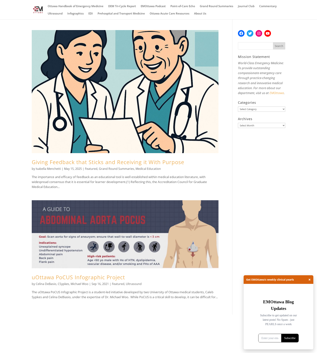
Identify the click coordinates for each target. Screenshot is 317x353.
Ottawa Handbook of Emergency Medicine (75, 6)
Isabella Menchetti (48, 169)
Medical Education (148, 169)
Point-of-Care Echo (182, 6)
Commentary (268, 6)
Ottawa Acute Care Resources (169, 13)
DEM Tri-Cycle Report (122, 6)
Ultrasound (55, 13)
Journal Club (246, 6)
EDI (90, 13)
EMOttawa (276, 93)
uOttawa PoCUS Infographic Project (78, 277)
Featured (91, 169)
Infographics (75, 13)
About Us (200, 13)
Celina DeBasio (46, 284)
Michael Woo (79, 284)
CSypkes (63, 284)
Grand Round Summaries (216, 6)
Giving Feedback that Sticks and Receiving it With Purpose (108, 162)
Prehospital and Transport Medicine (121, 13)
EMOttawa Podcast (153, 6)
